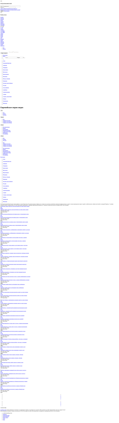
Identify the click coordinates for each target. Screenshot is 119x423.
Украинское (5, 101)
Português (2, 23)
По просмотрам (6, 127)
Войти (2, 11)
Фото (4, 56)
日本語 (1, 29)
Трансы (4, 98)
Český (1, 36)
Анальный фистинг (7, 63)
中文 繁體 (2, 32)
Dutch (1, 20)
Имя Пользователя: (4, 6)
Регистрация (6, 11)
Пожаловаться (6, 416)
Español (2, 21)
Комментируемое (6, 130)
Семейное (5, 89)
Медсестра (5, 72)
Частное (4, 114)
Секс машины (6, 87)
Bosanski (2, 42)
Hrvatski (2, 43)
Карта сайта (5, 417)
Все (4, 112)
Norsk (1, 35)
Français (2, 18)
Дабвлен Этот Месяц (7, 122)
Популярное (5, 129)
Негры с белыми (6, 78)
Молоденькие (6, 74)
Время (2, 117)
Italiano (1, 22)
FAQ (4, 419)
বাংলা (1, 37)
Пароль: (2, 7)
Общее (4, 113)
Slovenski (2, 45)
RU (3, 47)
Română (2, 39)
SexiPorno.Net (3, 409)
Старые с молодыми (7, 96)
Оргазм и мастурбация (8, 83)
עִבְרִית (1, 28)
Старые (4, 94)
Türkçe (1, 33)
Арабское (5, 65)
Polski (1, 40)
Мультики (5, 76)
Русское (4, 85)
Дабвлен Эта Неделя (7, 121)
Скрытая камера (6, 92)
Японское (5, 103)
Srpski (1, 44)
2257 (4, 418)
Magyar (2, 41)
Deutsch (2, 19)
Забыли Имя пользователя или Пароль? (8, 8)
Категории (5, 55)
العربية (1, 27)
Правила (5, 414)
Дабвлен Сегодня (6, 120)
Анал (4, 60)
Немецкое (5, 80)
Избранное (5, 132)
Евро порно (5, 69)
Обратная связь (6, 415)
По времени (5, 133)
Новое (2, 124)
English (1, 17)
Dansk (1, 34)
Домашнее (5, 67)
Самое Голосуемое (7, 131)
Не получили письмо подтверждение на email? (10, 9)
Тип (1, 110)
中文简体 (2, 30)
